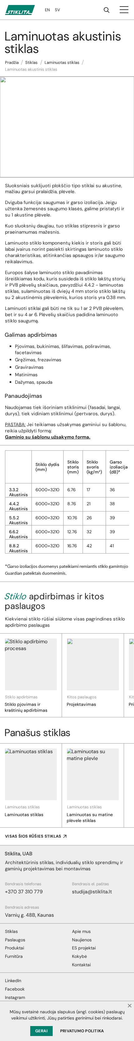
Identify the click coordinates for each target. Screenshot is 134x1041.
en (47, 9)
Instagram (15, 997)
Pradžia (12, 62)
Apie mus (81, 931)
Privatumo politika (82, 1031)
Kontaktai (81, 964)
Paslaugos (15, 940)
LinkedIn (13, 980)
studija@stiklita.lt (92, 891)
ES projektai (84, 948)
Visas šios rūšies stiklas (33, 836)
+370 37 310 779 (24, 891)
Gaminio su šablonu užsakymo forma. (47, 437)
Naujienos (82, 940)
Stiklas (31, 62)
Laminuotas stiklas (62, 62)
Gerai (41, 1031)
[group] (31, 675)
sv (57, 9)
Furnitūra (14, 956)
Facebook (15, 989)
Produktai (14, 948)
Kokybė (79, 956)
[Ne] (129, 1005)
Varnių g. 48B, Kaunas (29, 915)
